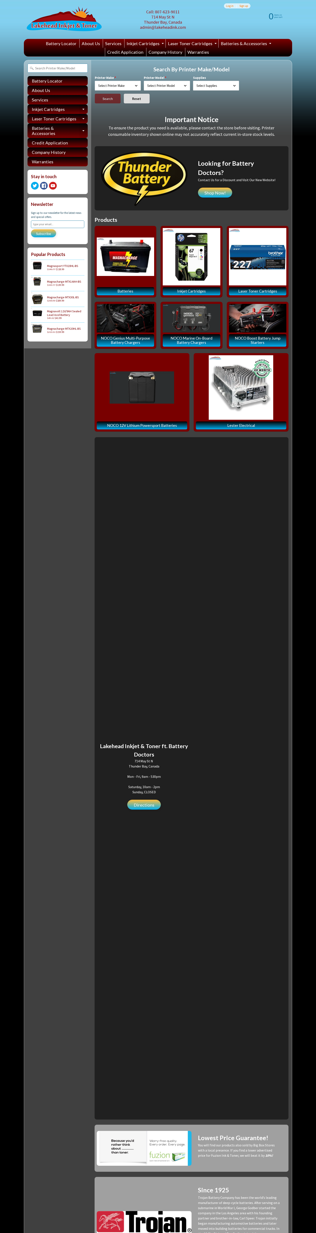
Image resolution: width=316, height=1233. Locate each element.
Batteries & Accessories (246, 44)
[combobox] (118, 85)
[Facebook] (44, 186)
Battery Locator (61, 43)
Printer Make (104, 78)
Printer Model (154, 78)
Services (113, 43)
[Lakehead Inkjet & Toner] (64, 19)
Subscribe (43, 233)
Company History (165, 52)
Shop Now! (215, 192)
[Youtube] (53, 186)
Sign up (243, 6)
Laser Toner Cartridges (193, 44)
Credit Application (125, 52)
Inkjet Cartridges (146, 44)
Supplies (199, 78)
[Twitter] (35, 186)
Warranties (198, 52)
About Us (91, 43)
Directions (144, 804)
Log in (229, 6)
